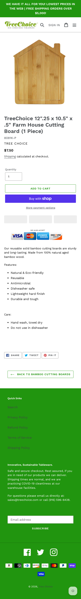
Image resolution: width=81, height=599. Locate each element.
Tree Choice (46, 586)
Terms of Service (20, 437)
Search (13, 407)
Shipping (10, 156)
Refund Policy (18, 427)
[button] (15, 219)
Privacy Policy (18, 417)
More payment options (40, 207)
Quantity (10, 169)
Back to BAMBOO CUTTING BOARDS (43, 374)
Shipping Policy (19, 448)
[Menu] (74, 24)
